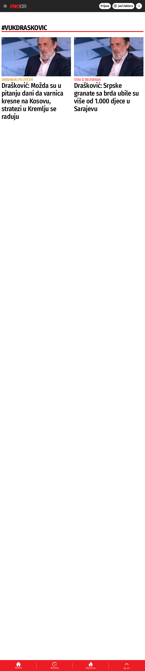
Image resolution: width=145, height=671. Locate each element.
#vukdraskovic (24, 28)
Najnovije (54, 667)
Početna (18, 667)
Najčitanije (90, 668)
